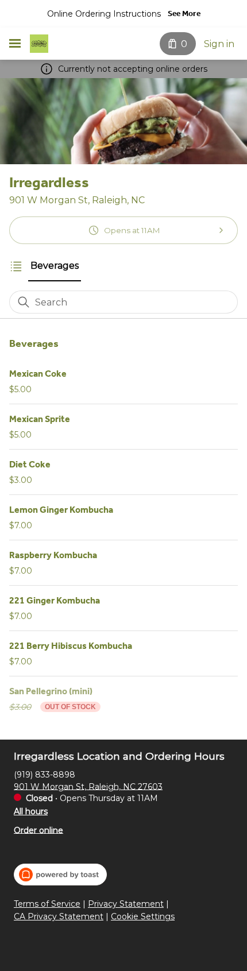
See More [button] (184, 13)
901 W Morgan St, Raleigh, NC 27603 (88, 786)
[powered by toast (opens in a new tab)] (60, 874)
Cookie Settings (143, 917)
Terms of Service (47, 904)
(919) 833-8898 (44, 774)
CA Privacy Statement (58, 917)
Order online (38, 830)
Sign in (219, 43)
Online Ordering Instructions (104, 14)
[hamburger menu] (15, 43)
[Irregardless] (39, 43)
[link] (54, 265)
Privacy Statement (126, 904)
